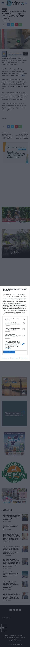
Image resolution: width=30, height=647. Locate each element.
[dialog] (15, 323)
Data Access (15, 358)
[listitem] (15, 319)
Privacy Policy (24, 358)
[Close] (26, 289)
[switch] (23, 323)
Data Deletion (5, 358)
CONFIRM (9, 351)
